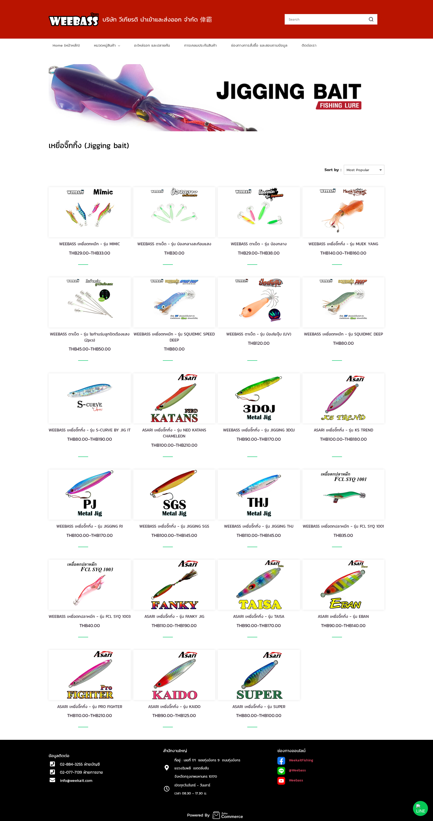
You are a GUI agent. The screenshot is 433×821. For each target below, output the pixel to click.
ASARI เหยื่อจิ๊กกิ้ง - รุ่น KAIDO (174, 706)
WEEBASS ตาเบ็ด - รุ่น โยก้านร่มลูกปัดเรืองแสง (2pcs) (90, 337)
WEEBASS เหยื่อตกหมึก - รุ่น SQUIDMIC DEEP (343, 334)
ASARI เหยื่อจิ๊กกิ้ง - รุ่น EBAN (343, 616)
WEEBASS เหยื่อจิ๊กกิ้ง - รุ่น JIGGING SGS (174, 526)
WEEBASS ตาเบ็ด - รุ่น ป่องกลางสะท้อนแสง (174, 244)
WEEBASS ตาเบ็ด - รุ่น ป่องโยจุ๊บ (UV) (258, 334)
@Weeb (294, 770)
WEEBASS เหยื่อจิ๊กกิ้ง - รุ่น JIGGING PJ (89, 526)
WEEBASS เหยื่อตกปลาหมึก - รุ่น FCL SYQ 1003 (90, 616)
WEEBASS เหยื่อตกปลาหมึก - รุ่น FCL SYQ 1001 (343, 526)
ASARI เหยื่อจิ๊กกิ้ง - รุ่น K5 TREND (343, 430)
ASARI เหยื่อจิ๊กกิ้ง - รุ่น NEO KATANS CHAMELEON (174, 433)
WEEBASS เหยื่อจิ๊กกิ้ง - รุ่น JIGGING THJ (258, 526)
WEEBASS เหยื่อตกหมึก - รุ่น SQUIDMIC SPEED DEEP (174, 337)
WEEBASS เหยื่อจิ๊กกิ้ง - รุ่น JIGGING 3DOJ (259, 430)
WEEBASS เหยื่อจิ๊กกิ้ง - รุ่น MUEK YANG (343, 244)
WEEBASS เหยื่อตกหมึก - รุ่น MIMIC (89, 244)
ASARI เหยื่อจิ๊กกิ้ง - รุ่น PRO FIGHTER (89, 706)
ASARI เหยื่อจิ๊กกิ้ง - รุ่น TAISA (258, 616)
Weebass (296, 780)
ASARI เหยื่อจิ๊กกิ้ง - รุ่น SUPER (258, 706)
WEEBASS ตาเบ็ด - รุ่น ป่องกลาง (259, 244)
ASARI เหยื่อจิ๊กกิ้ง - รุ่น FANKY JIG (174, 616)
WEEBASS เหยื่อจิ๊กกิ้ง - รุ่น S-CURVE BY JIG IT (90, 430)
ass (303, 770)
